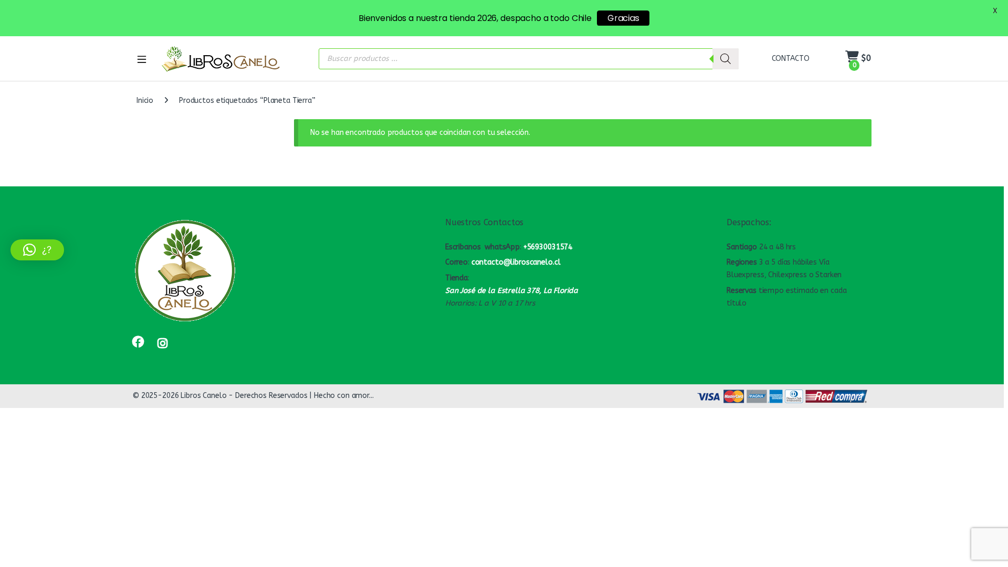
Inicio (144, 100)
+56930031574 (547, 247)
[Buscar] (725, 58)
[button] (37, 249)
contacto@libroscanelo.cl (516, 262)
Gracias (623, 18)
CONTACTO (791, 58)
